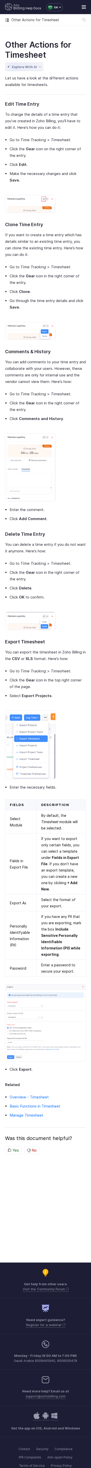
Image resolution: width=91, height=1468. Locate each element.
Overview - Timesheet (29, 1097)
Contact (24, 1449)
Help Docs (33, 8)
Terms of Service (32, 1465)
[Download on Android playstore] (36, 1418)
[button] (52, 7)
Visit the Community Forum (44, 1289)
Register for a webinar (44, 1325)
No (34, 1150)
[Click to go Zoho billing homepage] (15, 7)
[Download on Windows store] (54, 1418)
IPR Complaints (30, 1457)
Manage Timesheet (26, 1115)
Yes (15, 1150)
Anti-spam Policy (60, 1457)
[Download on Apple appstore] (45, 1418)
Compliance (64, 1449)
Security (42, 1449)
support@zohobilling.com (45, 1396)
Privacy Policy (61, 1465)
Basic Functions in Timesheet (35, 1106)
